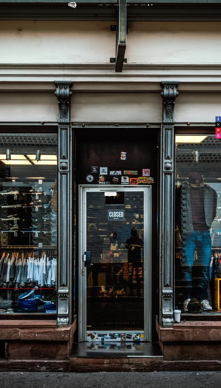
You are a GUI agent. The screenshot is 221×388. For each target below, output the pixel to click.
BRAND (127, 5)
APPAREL (117, 5)
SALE (136, 5)
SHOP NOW (110, 194)
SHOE (108, 5)
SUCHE (143, 5)
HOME (101, 5)
